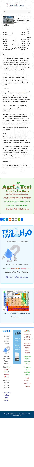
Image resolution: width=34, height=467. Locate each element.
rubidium (5, 94)
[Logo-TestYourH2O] (17, 228)
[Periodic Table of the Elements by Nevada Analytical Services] (15, 290)
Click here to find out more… (17, 277)
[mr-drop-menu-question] (11, 245)
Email (16, 352)
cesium (25, 92)
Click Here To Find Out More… (17, 209)
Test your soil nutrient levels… (17, 205)
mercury (19, 92)
